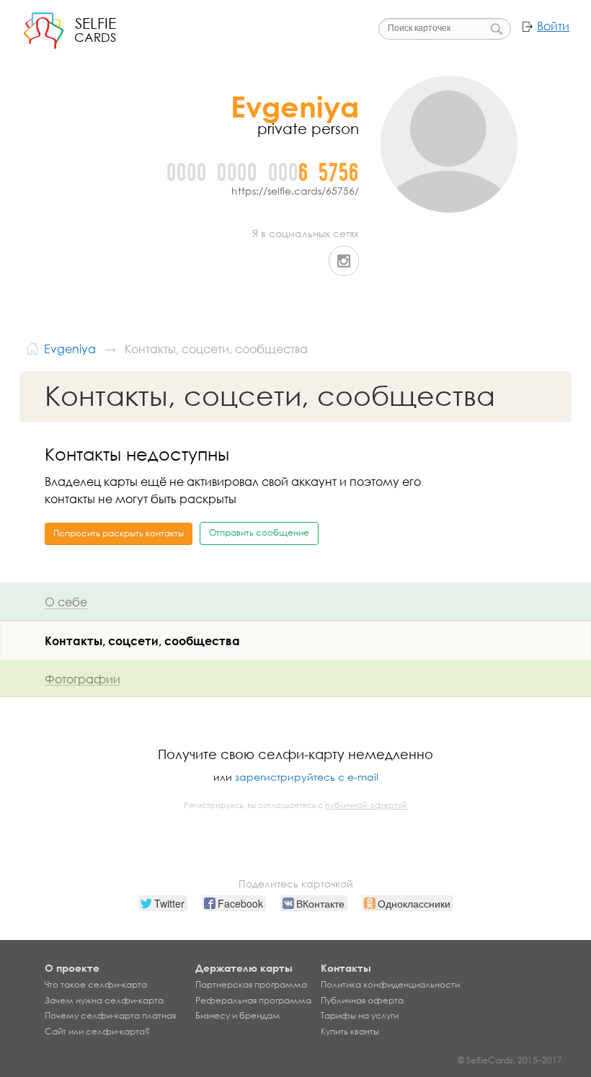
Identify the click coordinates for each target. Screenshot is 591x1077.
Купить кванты (350, 1031)
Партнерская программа (251, 984)
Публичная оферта (362, 1000)
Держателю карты (244, 968)
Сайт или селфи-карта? (97, 1031)
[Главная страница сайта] (32, 347)
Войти (553, 26)
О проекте (72, 968)
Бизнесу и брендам (237, 1015)
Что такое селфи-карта (96, 984)
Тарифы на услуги (360, 1015)
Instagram (344, 261)
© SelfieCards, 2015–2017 (510, 1060)
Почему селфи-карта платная (110, 1015)
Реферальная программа (253, 1000)
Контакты (346, 968)
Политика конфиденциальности (390, 984)
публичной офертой (366, 805)
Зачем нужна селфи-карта (104, 1000)
